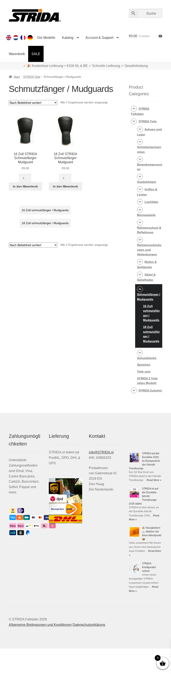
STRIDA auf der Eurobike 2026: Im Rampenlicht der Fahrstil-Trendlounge (144, 461)
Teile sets (144, 371)
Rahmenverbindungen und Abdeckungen (149, 249)
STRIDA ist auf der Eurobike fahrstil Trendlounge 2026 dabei (143, 496)
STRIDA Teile (31, 76)
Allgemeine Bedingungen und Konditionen (40, 624)
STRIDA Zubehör (150, 390)
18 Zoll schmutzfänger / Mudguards (45, 223)
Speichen (143, 364)
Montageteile (146, 215)
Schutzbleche (146, 358)
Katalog (67, 37)
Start (17, 76)
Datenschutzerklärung (89, 624)
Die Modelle (46, 37)
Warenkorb (17, 54)
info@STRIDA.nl (101, 452)
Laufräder (151, 201)
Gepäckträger (146, 181)
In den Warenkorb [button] (25, 186)
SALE (35, 54)
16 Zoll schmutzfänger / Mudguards (45, 210)
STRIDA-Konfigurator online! (149, 567)
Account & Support (99, 37)
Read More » (154, 480)
